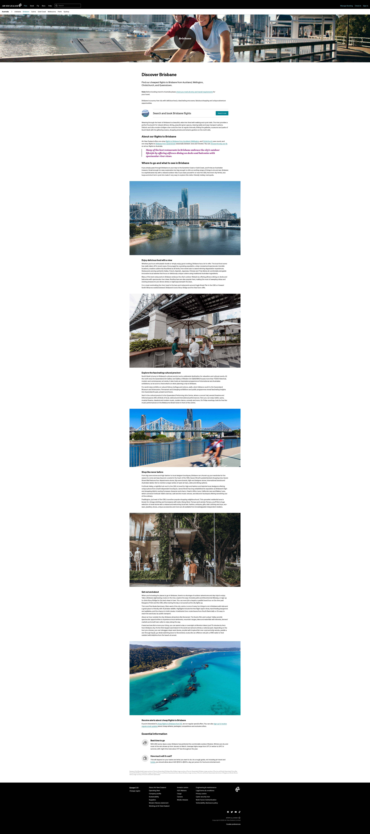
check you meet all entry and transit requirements (194, 92)
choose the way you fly (219, 144)
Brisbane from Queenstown (166, 144)
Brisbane (185, 38)
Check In (358, 6)
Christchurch (207, 141)
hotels (153, 762)
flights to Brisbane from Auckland (178, 141)
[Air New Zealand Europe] (12, 5)
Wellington (195, 141)
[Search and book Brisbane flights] (147, 113)
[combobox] (68, 5)
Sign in (365, 6)
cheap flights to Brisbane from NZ (169, 724)
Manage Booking (346, 6)
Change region (135, 791)
